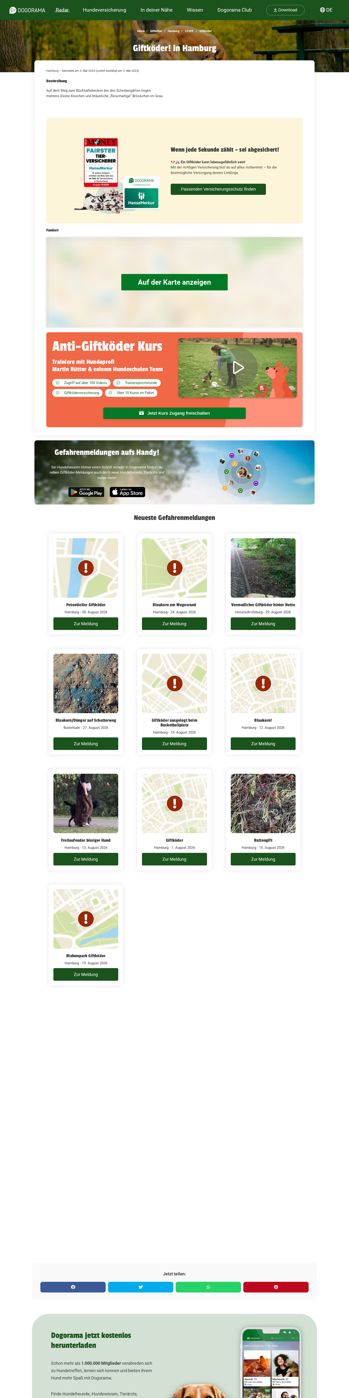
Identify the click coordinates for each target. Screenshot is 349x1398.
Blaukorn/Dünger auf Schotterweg (86, 720)
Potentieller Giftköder (85, 604)
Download (287, 10)
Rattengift (263, 840)
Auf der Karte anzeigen (174, 282)
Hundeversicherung (104, 10)
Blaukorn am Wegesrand (174, 604)
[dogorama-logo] (27, 10)
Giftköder (155, 31)
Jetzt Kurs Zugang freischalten (178, 413)
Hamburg (173, 31)
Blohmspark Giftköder (85, 955)
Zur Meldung (86, 623)
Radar (62, 10)
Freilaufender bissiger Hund (86, 840)
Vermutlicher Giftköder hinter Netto (263, 604)
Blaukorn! (263, 720)
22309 (188, 31)
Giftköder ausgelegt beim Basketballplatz (174, 723)
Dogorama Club (234, 10)
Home (141, 31)
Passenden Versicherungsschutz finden (218, 189)
